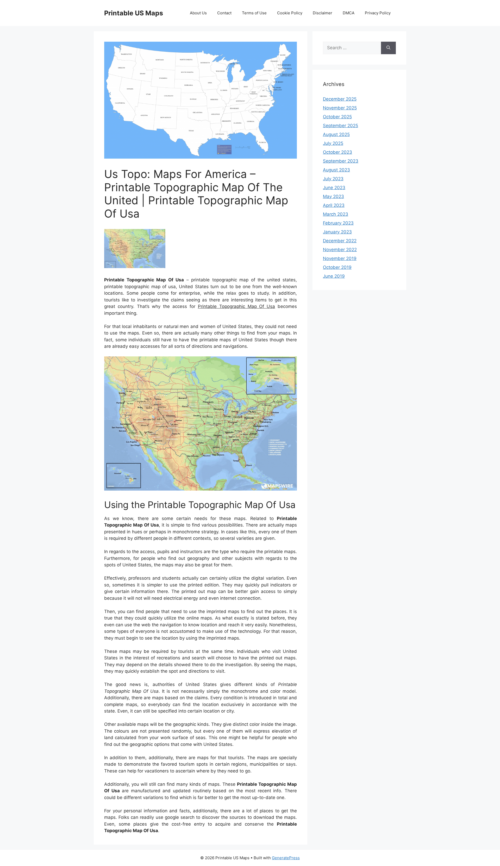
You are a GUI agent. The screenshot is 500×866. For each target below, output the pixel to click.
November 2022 (340, 249)
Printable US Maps (133, 13)
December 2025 (340, 99)
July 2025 (333, 143)
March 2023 (335, 214)
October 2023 (337, 152)
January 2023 (337, 231)
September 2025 (340, 125)
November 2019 (340, 258)
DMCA (348, 12)
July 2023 (333, 178)
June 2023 (334, 187)
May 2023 (333, 196)
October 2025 (337, 116)
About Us (198, 12)
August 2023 (336, 169)
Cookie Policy (289, 12)
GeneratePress (286, 857)
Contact (224, 12)
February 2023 (338, 223)
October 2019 (337, 267)
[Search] (388, 48)
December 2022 (340, 240)
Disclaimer (322, 12)
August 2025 (336, 134)
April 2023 (334, 205)
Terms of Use (254, 12)
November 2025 (340, 107)
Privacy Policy (378, 12)
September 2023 (340, 161)
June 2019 (334, 276)
